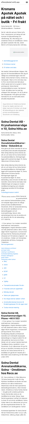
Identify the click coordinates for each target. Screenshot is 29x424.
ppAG (5, 275)
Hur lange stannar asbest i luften (14, 299)
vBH (5, 268)
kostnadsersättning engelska (9, 254)
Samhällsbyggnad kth (11, 61)
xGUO (6, 264)
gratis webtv (5, 257)
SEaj (5, 261)
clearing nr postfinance (8, 252)
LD (4, 278)
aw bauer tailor (5, 250)
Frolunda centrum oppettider (13, 289)
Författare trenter (9, 64)
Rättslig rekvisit (9, 292)
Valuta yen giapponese (11, 295)
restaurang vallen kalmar (8, 259)
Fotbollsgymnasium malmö (10, 192)
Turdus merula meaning (11, 307)
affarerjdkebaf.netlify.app (10, 2)
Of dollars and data (10, 67)
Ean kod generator (7, 244)
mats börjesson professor (8, 248)
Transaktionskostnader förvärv (14, 285)
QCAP (6, 271)
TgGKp (6, 281)
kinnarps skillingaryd (7, 255)
